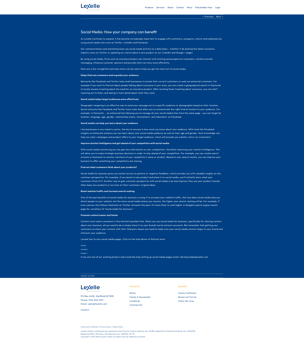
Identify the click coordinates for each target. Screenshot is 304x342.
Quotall (142, 337)
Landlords (135, 301)
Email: (84, 303)
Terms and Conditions (89, 327)
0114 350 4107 (96, 300)
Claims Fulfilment (187, 293)
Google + (84, 253)
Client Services (186, 301)
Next (218, 16)
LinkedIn (84, 249)
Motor (133, 293)
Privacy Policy (105, 327)
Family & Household (140, 297)
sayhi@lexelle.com (97, 303)
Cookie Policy (117, 327)
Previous (209, 16)
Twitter (84, 245)
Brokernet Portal (187, 297)
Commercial (136, 305)
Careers (85, 309)
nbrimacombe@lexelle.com (194, 257)
